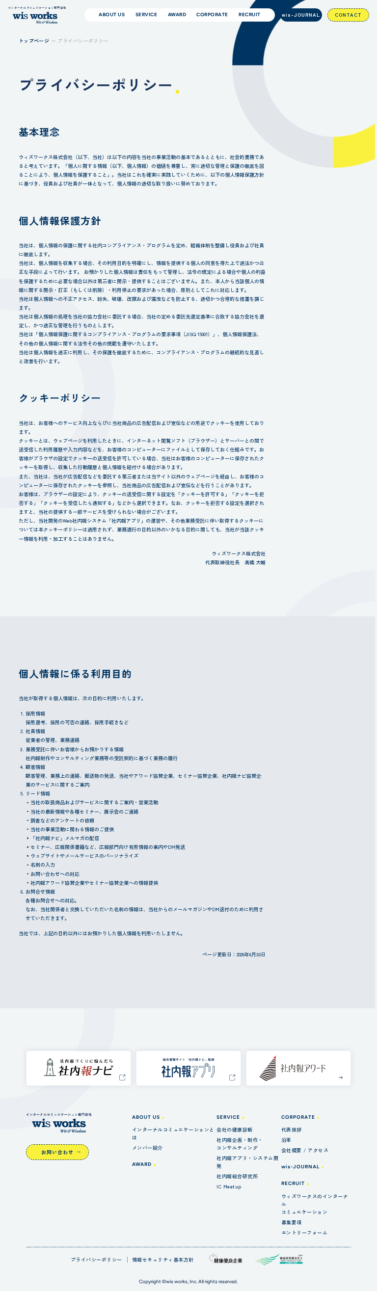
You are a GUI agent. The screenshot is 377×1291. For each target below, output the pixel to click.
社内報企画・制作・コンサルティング (239, 1143)
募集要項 (291, 1222)
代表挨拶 (291, 1129)
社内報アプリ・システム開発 (247, 1161)
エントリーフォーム (304, 1232)
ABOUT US (146, 1117)
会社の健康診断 (234, 1129)
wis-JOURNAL (301, 14)
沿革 (286, 1139)
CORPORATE (298, 1117)
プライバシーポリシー (96, 1259)
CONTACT (348, 14)
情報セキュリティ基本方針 (163, 1259)
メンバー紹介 (147, 1147)
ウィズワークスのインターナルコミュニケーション (315, 1203)
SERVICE (228, 1117)
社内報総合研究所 (237, 1176)
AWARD (142, 1164)
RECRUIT (293, 1183)
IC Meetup (229, 1186)
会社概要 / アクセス (305, 1150)
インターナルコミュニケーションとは (173, 1133)
